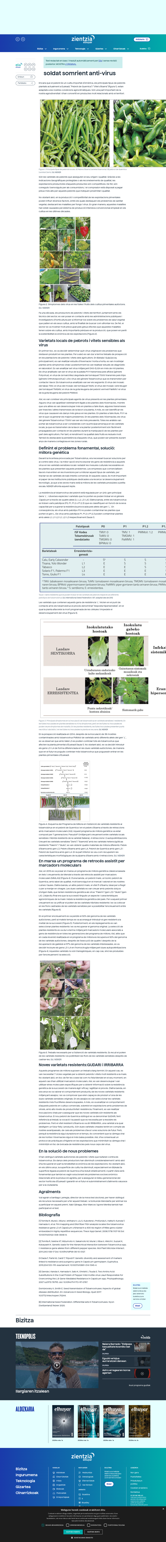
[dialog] (83, 1524)
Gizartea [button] (99, 49)
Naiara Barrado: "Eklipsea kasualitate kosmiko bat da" (117, 1347)
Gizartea (23, 1487)
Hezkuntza (87, 1472)
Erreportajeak (62, 1497)
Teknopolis (25, 1336)
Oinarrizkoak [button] (119, 49)
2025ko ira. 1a (133, 1440)
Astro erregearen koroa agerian (116, 1371)
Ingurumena (27, 1475)
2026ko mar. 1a (83, 1440)
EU (26, 64)
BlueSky (85, 1502)
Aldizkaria (140, 39)
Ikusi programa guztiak (139, 1385)
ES (29, 64)
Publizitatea (136, 1477)
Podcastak (61, 1493)
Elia (100, 60)
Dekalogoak (87, 1477)
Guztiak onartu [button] (73, 1532)
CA (30, 69)
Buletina (143, 49)
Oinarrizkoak (27, 1493)
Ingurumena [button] (59, 49)
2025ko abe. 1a (108, 1440)
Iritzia (58, 1481)
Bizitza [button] (40, 49)
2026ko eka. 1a (57, 1440)
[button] (18, 39)
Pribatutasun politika (136, 1482)
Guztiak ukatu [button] (93, 1532)
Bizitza (21, 1469)
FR (33, 64)
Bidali (137, 1306)
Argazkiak (61, 1485)
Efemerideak (88, 1481)
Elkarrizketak (62, 1477)
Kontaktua (135, 1492)
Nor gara (135, 1472)
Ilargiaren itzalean (32, 1391)
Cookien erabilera (139, 1488)
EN (26, 69)
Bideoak (60, 1489)
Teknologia (25, 1481)
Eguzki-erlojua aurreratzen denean (114, 1359)
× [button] (163, 1509)
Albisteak (60, 1472)
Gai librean (87, 1485)
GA (34, 69)
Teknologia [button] (80, 49)
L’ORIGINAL (70, 64)
